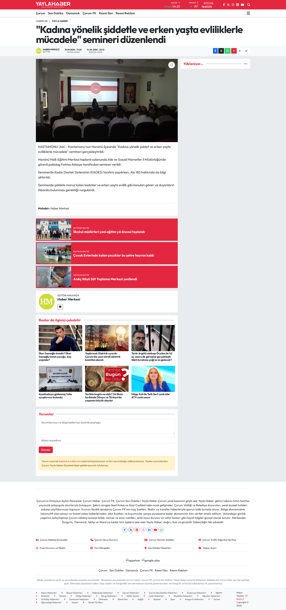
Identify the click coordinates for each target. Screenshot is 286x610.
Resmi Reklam (125, 13)
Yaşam (74, 602)
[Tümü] (245, 63)
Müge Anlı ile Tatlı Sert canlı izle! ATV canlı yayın (150, 395)
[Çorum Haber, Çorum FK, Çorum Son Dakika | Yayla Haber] (53, 5)
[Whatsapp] (161, 529)
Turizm (216, 599)
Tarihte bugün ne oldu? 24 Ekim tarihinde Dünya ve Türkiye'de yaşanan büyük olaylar (104, 397)
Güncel (62, 596)
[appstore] (133, 560)
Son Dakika (55, 13)
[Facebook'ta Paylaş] (215, 51)
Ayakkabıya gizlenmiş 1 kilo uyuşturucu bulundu (55, 395)
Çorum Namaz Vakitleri (161, 539)
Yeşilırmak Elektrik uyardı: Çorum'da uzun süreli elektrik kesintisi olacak (102, 356)
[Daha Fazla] (234, 51)
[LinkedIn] (149, 529)
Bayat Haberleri (74, 592)
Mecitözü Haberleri (182, 596)
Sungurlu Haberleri (194, 599)
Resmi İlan (106, 13)
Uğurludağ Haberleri (51, 602)
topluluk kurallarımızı (70, 461)
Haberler (42, 21)
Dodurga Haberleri (196, 592)
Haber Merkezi (68, 299)
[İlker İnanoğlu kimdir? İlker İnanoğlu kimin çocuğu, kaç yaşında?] (60, 337)
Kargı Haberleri (109, 596)
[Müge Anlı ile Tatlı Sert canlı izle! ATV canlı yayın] (153, 378)
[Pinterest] (137, 529)
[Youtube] (155, 529)
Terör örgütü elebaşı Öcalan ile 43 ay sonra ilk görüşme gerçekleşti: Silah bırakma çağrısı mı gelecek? (151, 356)
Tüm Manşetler (102, 547)
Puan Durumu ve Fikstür (53, 547)
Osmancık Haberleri (79, 599)
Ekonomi (45, 596)
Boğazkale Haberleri (102, 592)
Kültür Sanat (132, 596)
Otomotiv (103, 599)
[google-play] (151, 560)
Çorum (40, 13)
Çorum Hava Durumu (106, 539)
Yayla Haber (60, 21)
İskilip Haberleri (83, 596)
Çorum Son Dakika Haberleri (162, 592)
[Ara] (248, 5)
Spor (172, 599)
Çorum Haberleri (130, 592)
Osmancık (73, 13)
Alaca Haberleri (49, 592)
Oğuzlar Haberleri (211, 596)
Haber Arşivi (209, 547)
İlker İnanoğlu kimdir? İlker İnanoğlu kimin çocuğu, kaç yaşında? (55, 356)
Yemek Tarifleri (95, 602)
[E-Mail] (60, 307)
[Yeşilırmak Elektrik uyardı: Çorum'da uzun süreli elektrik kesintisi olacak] (107, 337)
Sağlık (140, 599)
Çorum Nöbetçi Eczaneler (54, 539)
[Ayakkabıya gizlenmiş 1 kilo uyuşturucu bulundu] (60, 378)
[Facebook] (124, 529)
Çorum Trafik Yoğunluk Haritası (219, 539)
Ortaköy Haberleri (50, 599)
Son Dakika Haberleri (159, 547)
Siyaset (157, 599)
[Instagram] (143, 529)
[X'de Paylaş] (221, 51)
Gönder (46, 449)
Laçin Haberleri (156, 596)
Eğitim (218, 592)
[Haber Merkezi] (47, 301)
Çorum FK (89, 13)
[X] (131, 529)
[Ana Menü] (248, 13)
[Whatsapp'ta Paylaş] (227, 51)
